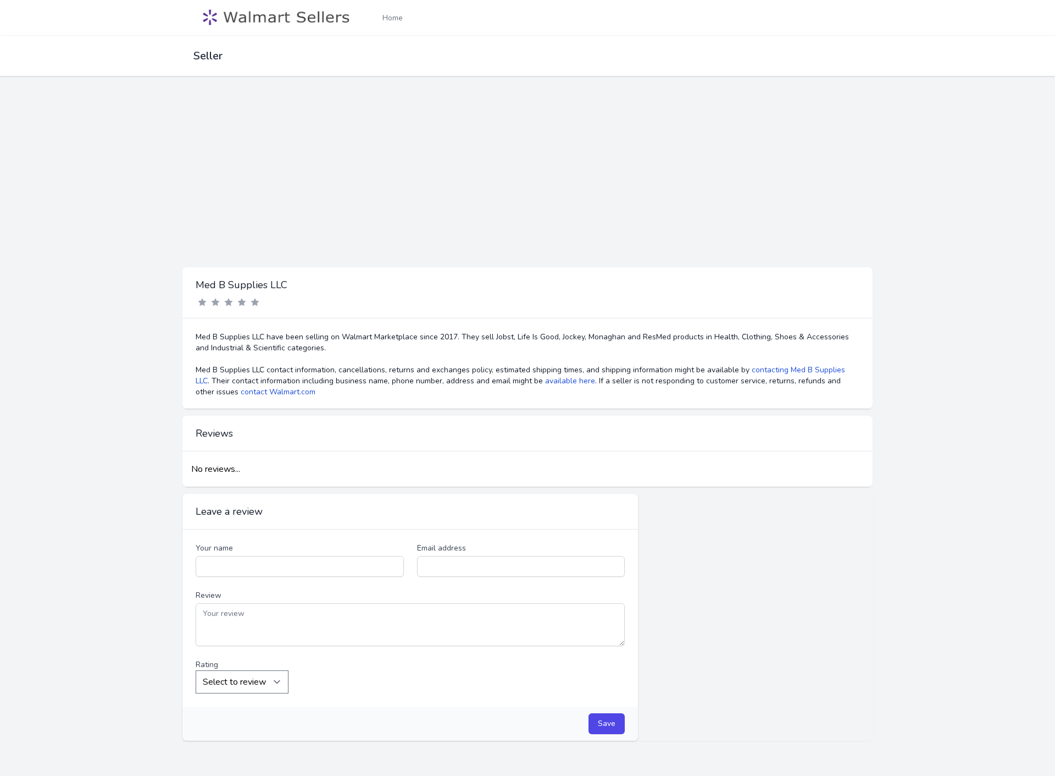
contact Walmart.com (278, 392)
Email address (441, 548)
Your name (214, 548)
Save (606, 723)
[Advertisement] (527, 185)
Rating (207, 664)
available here (570, 381)
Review (208, 595)
